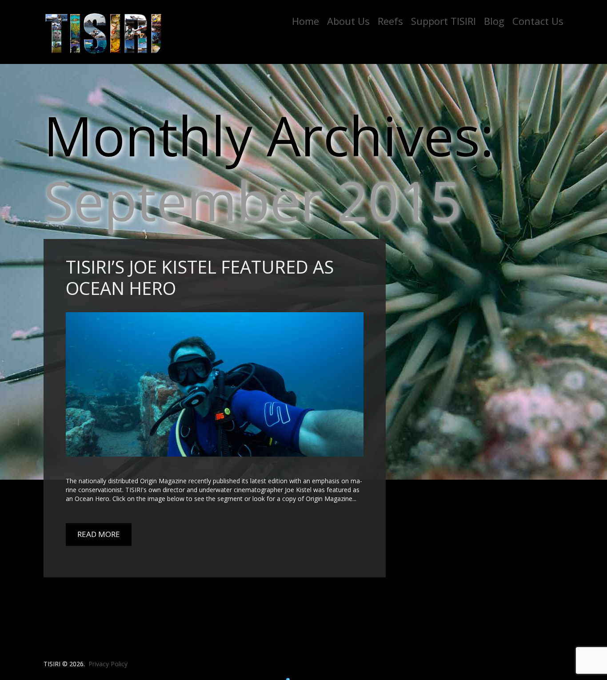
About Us (348, 21)
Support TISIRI (443, 21)
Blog (494, 21)
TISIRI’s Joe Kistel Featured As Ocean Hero (200, 277)
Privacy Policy (108, 664)
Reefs (390, 21)
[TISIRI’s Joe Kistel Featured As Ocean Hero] (214, 384)
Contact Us (537, 21)
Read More (98, 534)
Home (305, 21)
